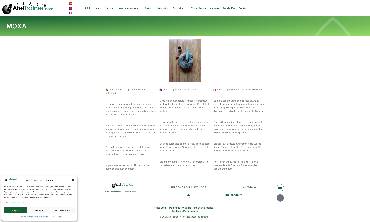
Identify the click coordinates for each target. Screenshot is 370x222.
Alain (98, 8)
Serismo (109, 8)
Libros (147, 8)
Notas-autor (162, 8)
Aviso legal (57, 217)
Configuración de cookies (185, 211)
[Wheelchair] (188, 194)
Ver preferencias (63, 210)
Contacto (244, 8)
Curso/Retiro (180, 8)
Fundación (229, 8)
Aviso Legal (161, 207)
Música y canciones (129, 8)
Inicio (88, 8)
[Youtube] (280, 187)
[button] (73, 180)
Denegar (39, 210)
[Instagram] (280, 198)
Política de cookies (25, 217)
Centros (214, 8)
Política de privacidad (43, 217)
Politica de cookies (203, 207)
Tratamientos (198, 8)
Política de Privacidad (180, 207)
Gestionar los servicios (15, 202)
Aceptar (16, 210)
